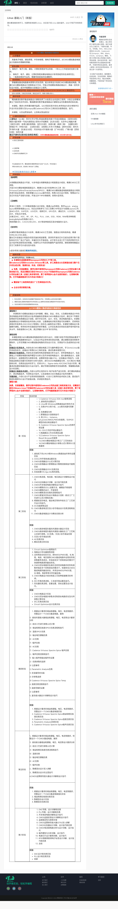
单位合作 (63, 882)
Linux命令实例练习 (98, 124)
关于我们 (45, 880)
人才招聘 (63, 880)
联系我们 (45, 882)
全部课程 (8, 10)
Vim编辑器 (94, 119)
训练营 (44, 3)
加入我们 (45, 885)
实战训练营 (82, 880)
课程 (16, 3)
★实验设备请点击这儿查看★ (24, 172)
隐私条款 (82, 882)
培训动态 (34, 3)
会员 (52, 3)
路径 (25, 3)
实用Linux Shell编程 (98, 114)
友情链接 (63, 885)
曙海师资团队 (31, 250)
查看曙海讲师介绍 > (105, 88)
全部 (99, 880)
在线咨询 (110, 3)
